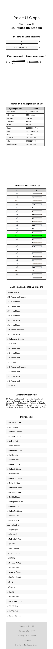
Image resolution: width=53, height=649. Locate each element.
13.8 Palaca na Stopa (15, 330)
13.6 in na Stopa (13, 320)
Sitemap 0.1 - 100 (26, 626)
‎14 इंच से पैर (11, 544)
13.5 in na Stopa (13, 316)
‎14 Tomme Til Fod (14, 436)
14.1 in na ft (11, 344)
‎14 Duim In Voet (13, 520)
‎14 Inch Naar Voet (14, 492)
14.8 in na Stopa (13, 376)
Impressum (26, 640)
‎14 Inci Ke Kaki (13, 549)
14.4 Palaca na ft (13, 358)
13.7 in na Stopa (13, 325)
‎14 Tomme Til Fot (14, 563)
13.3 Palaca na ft (13, 306)
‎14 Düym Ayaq (12, 530)
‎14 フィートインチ (14, 553)
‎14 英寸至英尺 (12, 611)
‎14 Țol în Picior (13, 506)
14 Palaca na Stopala (15, 339)
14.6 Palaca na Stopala (16, 367)
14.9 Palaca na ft (13, 381)
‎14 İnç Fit (10, 592)
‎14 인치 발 (11, 558)
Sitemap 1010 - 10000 (26, 635)
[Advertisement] (26, 6)
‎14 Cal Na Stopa (13, 497)
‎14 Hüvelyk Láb (13, 474)
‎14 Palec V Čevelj (14, 572)
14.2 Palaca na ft (13, 348)
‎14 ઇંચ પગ (11, 587)
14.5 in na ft (11, 362)
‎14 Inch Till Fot (13, 516)
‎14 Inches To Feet (14, 422)
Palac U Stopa (26, 18)
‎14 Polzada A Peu (14, 539)
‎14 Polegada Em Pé (15, 502)
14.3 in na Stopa (13, 353)
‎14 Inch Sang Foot (14, 601)
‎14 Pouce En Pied (14, 464)
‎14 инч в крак (12, 427)
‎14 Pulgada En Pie (14, 450)
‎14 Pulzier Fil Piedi (14, 488)
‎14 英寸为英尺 (12, 606)
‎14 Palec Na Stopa (14, 432)
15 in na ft (11, 386)
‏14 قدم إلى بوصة (13, 525)
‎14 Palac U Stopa (14, 469)
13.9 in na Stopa (13, 334)
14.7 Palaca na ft (13, 372)
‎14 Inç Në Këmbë (14, 577)
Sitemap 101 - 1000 (27, 631)
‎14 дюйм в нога (13, 568)
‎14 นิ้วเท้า (10, 582)
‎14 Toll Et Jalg (12, 455)
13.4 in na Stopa (13, 311)
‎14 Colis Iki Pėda (13, 483)
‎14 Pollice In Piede (14, 478)
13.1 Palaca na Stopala (16, 297)
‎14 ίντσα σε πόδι (13, 446)
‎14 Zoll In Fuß (12, 441)
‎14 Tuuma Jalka (13, 460)
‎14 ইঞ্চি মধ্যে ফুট (12, 534)
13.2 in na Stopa (13, 302)
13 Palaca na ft (13, 292)
